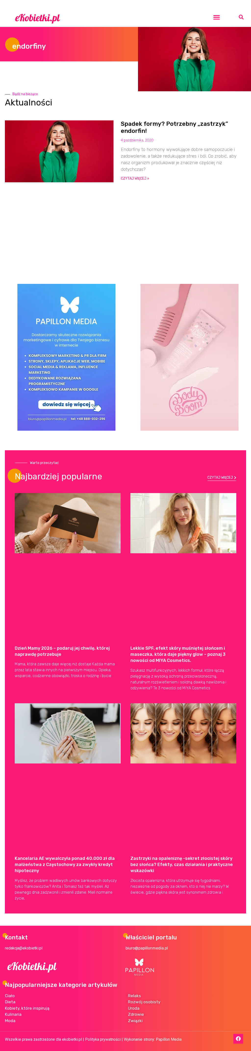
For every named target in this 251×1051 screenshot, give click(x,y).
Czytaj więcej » (135, 178)
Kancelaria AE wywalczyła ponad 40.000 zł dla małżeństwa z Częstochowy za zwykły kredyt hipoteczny (65, 864)
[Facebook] (238, 1039)
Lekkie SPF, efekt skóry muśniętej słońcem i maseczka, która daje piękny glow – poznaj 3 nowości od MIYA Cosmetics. (178, 654)
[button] (216, 17)
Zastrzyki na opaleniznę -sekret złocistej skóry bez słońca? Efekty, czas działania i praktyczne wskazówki (181, 864)
